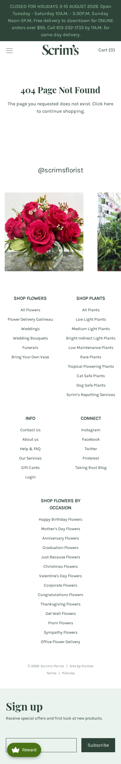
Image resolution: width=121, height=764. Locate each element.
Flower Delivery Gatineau (30, 319)
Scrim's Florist (52, 666)
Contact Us (30, 429)
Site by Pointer (82, 666)
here (108, 103)
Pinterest (91, 458)
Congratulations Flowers (60, 594)
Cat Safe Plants (91, 375)
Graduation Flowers (60, 547)
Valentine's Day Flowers (60, 575)
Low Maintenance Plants (90, 347)
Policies (68, 673)
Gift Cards (30, 467)
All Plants (91, 309)
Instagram (90, 429)
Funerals (30, 347)
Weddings (30, 328)
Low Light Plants (91, 319)
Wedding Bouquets (30, 338)
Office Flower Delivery (60, 641)
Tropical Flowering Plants (91, 366)
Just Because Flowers (60, 557)
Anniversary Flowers (60, 538)
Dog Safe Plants (90, 385)
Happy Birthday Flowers (60, 519)
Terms (51, 673)
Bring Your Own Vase (30, 356)
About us (30, 439)
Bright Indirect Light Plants (90, 338)
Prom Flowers (60, 622)
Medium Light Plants (91, 328)
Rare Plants (90, 356)
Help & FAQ (30, 448)
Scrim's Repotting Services (90, 394)
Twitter (91, 448)
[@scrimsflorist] (44, 231)
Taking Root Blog (91, 467)
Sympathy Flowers (61, 632)
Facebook (91, 439)
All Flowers (30, 309)
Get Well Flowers (61, 613)
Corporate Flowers (60, 585)
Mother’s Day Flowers (60, 528)
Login (30, 477)
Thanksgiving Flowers (60, 604)
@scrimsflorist (60, 170)
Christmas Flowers (60, 566)
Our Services (30, 458)
